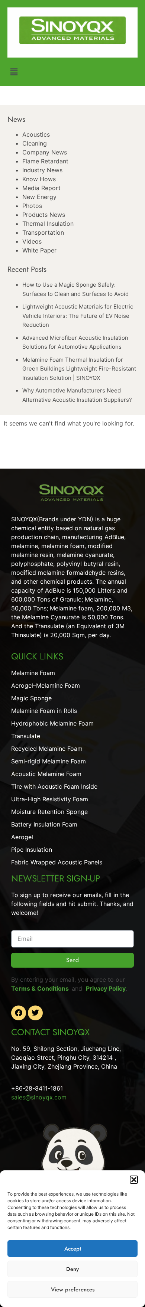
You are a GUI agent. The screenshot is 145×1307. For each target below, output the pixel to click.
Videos (32, 241)
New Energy (39, 197)
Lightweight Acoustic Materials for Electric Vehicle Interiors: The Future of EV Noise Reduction (77, 315)
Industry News (42, 170)
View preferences (72, 1289)
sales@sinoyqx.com (39, 1097)
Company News (44, 152)
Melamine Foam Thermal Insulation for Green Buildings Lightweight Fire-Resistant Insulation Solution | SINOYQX (79, 368)
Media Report (41, 188)
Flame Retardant (45, 161)
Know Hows (39, 179)
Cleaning (34, 143)
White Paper (39, 250)
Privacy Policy (106, 988)
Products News (43, 214)
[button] (134, 1179)
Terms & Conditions (41, 988)
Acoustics (36, 134)
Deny (72, 1269)
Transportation (43, 232)
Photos (32, 205)
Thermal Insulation (48, 223)
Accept (72, 1249)
